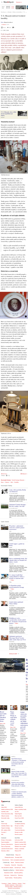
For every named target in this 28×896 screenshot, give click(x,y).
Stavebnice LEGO (8, 872)
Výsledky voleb (5, 811)
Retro (2, 482)
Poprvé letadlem (5, 842)
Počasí (10, 591)
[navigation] (2, 2)
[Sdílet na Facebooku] (6, 475)
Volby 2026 (4, 807)
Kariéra (19, 883)
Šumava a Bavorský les (7, 844)
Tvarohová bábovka (20, 830)
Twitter (9, 883)
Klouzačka (19, 865)
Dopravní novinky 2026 (20, 844)
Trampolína (7, 865)
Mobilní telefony (19, 870)
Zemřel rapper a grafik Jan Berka (16, 544)
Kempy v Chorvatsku (6, 840)
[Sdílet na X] (9, 475)
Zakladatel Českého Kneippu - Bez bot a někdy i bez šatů (17, 505)
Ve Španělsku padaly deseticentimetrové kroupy (16, 586)
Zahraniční (11, 563)
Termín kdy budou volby (7, 813)
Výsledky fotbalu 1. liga (7, 825)
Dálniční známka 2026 (20, 842)
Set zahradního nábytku (7, 867)
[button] (14, 62)
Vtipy (10, 582)
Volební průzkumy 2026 (7, 809)
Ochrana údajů (8, 886)
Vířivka (23, 867)
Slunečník (13, 865)
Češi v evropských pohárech (17, 860)
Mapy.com (18, 854)
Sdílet (10, 27)
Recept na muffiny (19, 825)
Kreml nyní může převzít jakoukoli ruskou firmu (3, 716)
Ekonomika (11, 605)
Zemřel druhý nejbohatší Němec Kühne (16, 603)
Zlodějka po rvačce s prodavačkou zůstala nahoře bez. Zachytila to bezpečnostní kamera (17, 620)
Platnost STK (18, 850)
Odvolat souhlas (18, 886)
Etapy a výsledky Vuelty (20, 809)
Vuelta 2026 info (19, 807)
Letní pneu (6, 875)
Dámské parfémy (18, 872)
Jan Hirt (17, 811)
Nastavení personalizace (14, 888)
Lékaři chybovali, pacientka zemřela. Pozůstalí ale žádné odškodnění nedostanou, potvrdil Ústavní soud (24, 721)
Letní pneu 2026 (19, 840)
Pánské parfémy (18, 877)
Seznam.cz (19, 2)
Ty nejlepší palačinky (20, 823)
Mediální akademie (9, 885)
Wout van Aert (18, 816)
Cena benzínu (5, 860)
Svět (10, 531)
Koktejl (10, 625)
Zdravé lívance (18, 828)
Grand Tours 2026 (19, 818)
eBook (4, 27)
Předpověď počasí (9, 857)
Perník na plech (18, 834)
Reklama (14, 883)
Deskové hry (13, 875)
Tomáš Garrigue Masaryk (18, 480)
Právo (2, 22)
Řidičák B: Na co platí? (20, 846)
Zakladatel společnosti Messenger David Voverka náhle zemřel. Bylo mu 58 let (17, 638)
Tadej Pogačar (18, 813)
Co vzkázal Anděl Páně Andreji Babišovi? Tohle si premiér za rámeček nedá (16, 576)
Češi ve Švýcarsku (5, 846)
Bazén (12, 862)
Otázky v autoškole (19, 848)
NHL (2, 834)
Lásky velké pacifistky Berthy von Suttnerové (17, 490)
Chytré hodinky (8, 877)
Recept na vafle (18, 832)
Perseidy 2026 (18, 857)
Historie (2, 117)
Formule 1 (3, 832)
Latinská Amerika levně (7, 848)
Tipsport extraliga (5, 828)
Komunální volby (5, 818)
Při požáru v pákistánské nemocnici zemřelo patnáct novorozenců (16, 527)
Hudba (10, 547)
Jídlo (11, 482)
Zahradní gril (17, 867)
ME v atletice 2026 (5, 830)
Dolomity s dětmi (5, 850)
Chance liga (4, 823)
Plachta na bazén (19, 862)
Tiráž (24, 883)
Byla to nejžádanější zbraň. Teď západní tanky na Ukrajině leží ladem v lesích (18, 560)
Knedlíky (16, 482)
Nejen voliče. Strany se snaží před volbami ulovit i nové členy (13, 718)
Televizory (20, 875)
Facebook (4, 883)
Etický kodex (19, 885)
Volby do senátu (5, 816)
